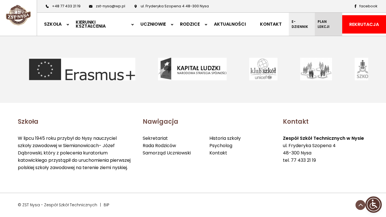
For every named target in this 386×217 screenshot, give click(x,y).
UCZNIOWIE (153, 24)
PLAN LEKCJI (323, 24)
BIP (106, 205)
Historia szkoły (225, 138)
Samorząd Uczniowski (167, 153)
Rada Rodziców (159, 145)
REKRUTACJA (364, 24)
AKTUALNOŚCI (230, 24)
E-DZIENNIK (300, 24)
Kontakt (218, 153)
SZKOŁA (53, 24)
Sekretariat (155, 138)
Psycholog (220, 145)
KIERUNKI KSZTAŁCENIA (91, 24)
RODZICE (190, 24)
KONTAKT (271, 24)
